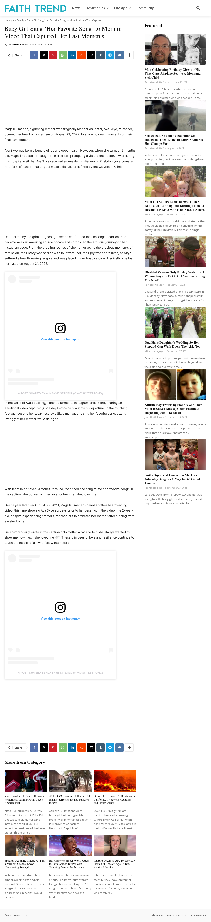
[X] (44, 55)
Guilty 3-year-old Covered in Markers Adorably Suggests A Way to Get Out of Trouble (172, 479)
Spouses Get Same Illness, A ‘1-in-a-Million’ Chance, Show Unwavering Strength (25, 863)
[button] (198, 8)
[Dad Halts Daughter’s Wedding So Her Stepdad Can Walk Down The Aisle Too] (175, 322)
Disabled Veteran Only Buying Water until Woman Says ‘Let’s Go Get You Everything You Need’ (175, 276)
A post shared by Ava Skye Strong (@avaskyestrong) (60, 393)
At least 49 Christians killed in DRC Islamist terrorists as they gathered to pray (70, 799)
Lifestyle (9, 20)
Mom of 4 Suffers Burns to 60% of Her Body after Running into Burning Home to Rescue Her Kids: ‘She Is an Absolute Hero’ (175, 205)
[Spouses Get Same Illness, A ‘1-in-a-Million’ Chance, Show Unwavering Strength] (26, 845)
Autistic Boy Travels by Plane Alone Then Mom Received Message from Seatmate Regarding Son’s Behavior (173, 408)
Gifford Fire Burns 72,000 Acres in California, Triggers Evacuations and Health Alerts (114, 799)
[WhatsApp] (63, 55)
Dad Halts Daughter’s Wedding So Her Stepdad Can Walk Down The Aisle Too (172, 344)
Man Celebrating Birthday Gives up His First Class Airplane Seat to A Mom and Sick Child (173, 73)
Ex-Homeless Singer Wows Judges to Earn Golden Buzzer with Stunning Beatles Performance (69, 863)
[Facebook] (34, 55)
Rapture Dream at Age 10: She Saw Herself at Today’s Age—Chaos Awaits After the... (114, 863)
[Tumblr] (100, 55)
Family (20, 20)
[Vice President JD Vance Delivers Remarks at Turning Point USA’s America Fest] (26, 781)
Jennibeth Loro (153, 417)
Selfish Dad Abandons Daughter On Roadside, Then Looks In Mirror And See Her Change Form (174, 139)
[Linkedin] (72, 55)
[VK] (119, 55)
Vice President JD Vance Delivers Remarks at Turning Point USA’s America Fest (24, 799)
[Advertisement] (70, 96)
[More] (129, 55)
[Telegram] (110, 55)
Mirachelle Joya (154, 214)
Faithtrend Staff (18, 44)
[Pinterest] (53, 55)
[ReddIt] (81, 55)
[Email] (91, 55)
